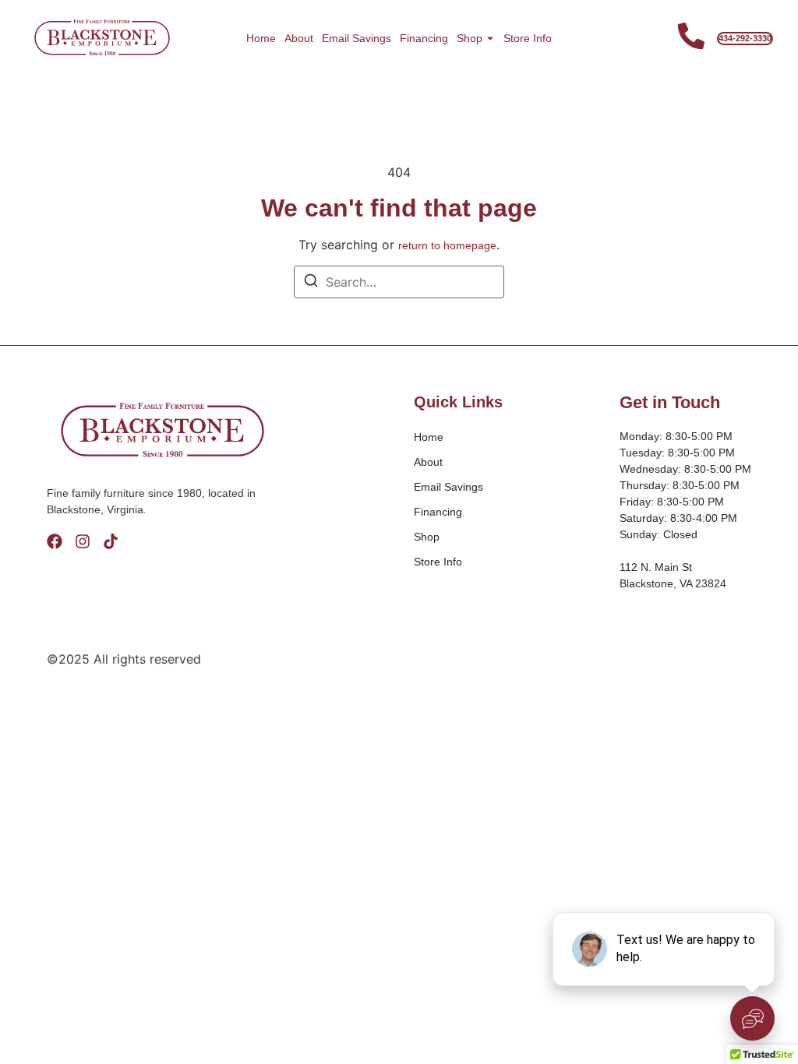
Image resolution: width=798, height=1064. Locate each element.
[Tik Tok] (110, 541)
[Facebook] (54, 541)
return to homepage (447, 245)
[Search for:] (399, 282)
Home (261, 38)
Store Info (527, 38)
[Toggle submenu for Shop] (488, 38)
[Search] (311, 282)
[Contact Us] (691, 38)
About (298, 38)
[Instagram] (82, 541)
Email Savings (356, 38)
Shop (469, 38)
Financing (424, 38)
